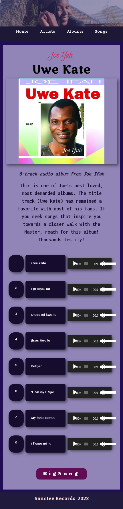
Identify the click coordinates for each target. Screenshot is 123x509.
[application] (90, 263)
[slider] (105, 263)
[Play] (75, 264)
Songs (101, 31)
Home (22, 31)
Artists (47, 31)
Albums (75, 31)
